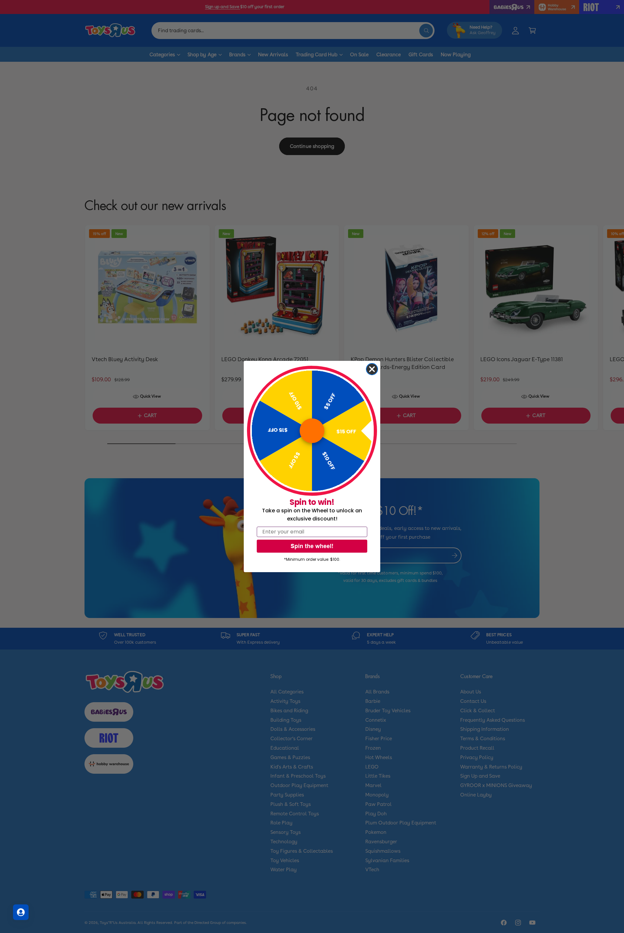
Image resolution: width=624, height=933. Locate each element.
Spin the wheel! (312, 546)
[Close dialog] (372, 369)
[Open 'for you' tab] (21, 912)
